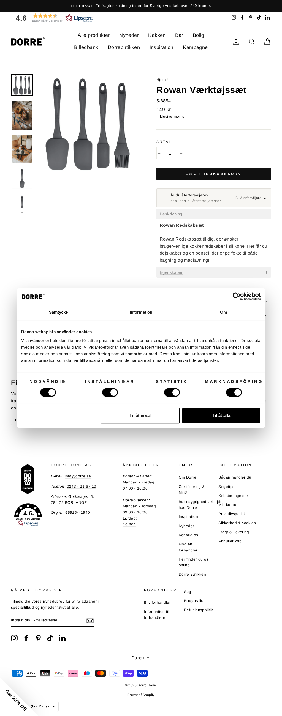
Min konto (227, 505)
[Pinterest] (38, 638)
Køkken (157, 35)
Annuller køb (230, 541)
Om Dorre (188, 477)
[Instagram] (14, 638)
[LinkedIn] (62, 638)
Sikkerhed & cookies (237, 523)
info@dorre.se (78, 476)
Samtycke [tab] (58, 312)
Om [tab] (223, 312)
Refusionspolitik (198, 610)
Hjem (161, 80)
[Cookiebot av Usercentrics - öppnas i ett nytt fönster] (237, 296)
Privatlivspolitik (232, 514)
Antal (164, 142)
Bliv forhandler (157, 602)
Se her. (129, 524)
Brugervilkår (195, 601)
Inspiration (161, 47)
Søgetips (226, 487)
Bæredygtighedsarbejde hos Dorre (201, 505)
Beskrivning (171, 214)
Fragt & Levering (233, 532)
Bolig (198, 35)
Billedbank (86, 47)
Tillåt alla (221, 415)
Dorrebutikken (124, 47)
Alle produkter (94, 35)
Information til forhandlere (156, 615)
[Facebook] (26, 638)
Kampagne (195, 47)
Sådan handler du (234, 477)
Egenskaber (171, 272)
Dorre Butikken (192, 574)
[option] (141, 6)
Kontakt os (188, 535)
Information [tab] (141, 312)
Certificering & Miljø (192, 490)
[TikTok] (50, 638)
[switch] (110, 392)
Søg (187, 592)
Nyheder (129, 35)
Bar (179, 35)
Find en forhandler (188, 547)
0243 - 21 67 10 (81, 486)
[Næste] (22, 211)
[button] (52, 18)
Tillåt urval (140, 415)
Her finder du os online (193, 562)
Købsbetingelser (233, 496)
